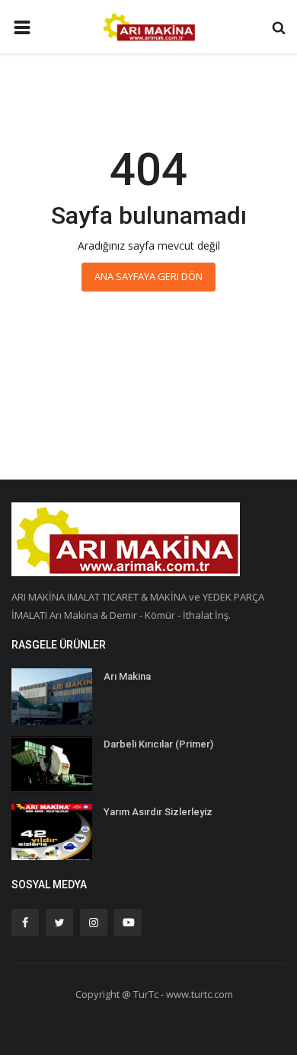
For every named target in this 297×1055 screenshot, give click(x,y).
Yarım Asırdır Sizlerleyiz (158, 812)
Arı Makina (127, 676)
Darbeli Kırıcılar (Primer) (158, 744)
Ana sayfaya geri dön (148, 276)
